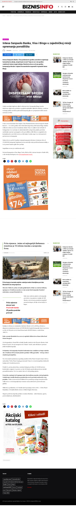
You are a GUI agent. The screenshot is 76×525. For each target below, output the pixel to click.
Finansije (28, 12)
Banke (50, 12)
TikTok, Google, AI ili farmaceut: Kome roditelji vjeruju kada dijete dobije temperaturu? (68, 107)
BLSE (9, 484)
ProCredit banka (12, 308)
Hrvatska (11, 482)
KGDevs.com (38, 501)
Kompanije (44, 12)
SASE (15, 482)
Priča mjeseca (6, 460)
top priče (5, 482)
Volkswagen (20, 481)
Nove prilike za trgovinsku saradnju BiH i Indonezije (26, 1)
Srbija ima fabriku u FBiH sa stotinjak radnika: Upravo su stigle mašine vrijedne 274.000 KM (68, 62)
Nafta (4, 490)
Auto (55, 12)
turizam (19, 487)
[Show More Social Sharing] (36, 54)
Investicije (36, 12)
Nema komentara (24, 50)
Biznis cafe (61, 12)
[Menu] (3, 6)
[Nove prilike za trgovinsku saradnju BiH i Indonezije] (57, 92)
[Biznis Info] (38, 6)
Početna (13, 12)
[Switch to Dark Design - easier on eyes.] (73, 1)
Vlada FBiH (6, 493)
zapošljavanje (7, 479)
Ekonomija (21, 12)
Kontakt (29, 487)
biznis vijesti (17, 490)
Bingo (13, 484)
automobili (7, 487)
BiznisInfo (9, 50)
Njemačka (9, 490)
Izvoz (14, 487)
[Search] (71, 1)
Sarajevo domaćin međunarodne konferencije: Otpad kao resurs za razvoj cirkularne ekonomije (68, 79)
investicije (16, 479)
